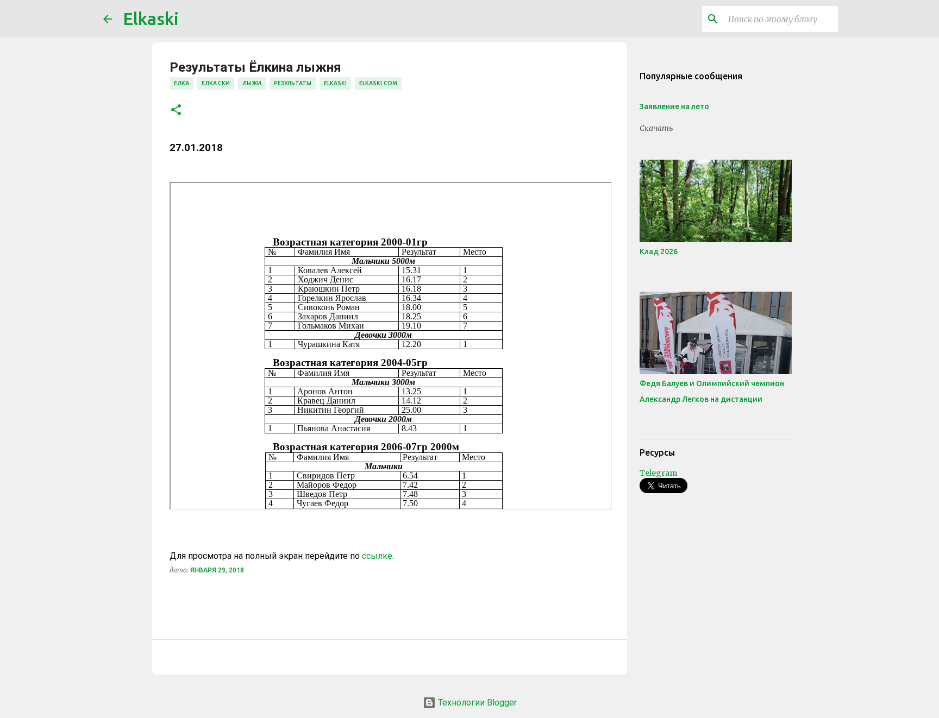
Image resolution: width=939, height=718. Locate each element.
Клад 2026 (659, 251)
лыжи (251, 83)
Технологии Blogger (476, 702)
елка (181, 83)
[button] (176, 110)
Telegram (658, 473)
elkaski (335, 83)
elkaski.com (378, 83)
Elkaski (151, 18)
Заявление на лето (674, 106)
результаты (292, 83)
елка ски (216, 83)
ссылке (377, 556)
